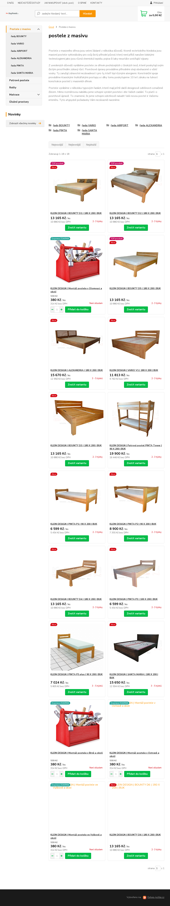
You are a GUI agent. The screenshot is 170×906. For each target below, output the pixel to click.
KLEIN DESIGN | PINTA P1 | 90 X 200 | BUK (73, 524)
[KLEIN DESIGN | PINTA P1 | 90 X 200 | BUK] (76, 496)
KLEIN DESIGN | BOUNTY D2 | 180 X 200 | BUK (135, 213)
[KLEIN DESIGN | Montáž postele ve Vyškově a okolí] (76, 807)
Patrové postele (19, 80)
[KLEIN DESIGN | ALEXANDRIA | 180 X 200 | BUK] (76, 343)
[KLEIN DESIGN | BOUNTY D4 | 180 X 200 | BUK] (76, 572)
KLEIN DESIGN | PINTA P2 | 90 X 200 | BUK (133, 524)
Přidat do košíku (78, 309)
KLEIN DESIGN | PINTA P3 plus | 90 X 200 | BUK (76, 674)
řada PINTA (17, 65)
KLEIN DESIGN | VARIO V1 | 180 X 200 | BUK (134, 370)
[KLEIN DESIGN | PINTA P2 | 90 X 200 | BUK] (136, 496)
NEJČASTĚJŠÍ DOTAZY (29, 2)
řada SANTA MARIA (22, 73)
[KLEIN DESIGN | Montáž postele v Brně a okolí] (76, 725)
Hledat (87, 13)
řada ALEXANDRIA (21, 58)
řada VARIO (17, 43)
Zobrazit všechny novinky (22, 123)
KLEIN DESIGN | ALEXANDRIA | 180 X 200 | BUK (76, 370)
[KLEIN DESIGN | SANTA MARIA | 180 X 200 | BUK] (136, 647)
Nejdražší (91, 144)
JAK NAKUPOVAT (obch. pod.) (59, 2)
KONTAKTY (96, 2)
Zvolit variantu (77, 227)
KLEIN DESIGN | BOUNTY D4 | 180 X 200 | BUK (76, 599)
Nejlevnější (74, 144)
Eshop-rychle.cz (156, 897)
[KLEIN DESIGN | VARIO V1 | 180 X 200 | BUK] (136, 343)
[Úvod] (19, 13)
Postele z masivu (20, 29)
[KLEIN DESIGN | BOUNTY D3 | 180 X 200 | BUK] (76, 418)
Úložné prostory (19, 101)
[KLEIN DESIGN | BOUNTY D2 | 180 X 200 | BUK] (136, 186)
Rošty (12, 87)
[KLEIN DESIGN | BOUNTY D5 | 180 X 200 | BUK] (136, 261)
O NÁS (10, 2)
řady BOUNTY (18, 36)
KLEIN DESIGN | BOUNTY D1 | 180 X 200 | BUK (76, 213)
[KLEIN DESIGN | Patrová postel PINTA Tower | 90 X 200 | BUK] (136, 418)
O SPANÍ (82, 2)
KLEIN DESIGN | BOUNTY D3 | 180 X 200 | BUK (76, 445)
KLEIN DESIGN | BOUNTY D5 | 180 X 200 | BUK (135, 288)
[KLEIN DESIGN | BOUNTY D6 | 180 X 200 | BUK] (136, 807)
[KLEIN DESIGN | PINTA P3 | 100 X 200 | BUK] (136, 572)
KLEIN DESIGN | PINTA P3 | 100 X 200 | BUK (134, 599)
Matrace (14, 94)
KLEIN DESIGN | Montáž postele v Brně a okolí (76, 752)
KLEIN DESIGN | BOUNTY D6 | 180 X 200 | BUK (135, 834)
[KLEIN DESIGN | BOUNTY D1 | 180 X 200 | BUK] (76, 186)
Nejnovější (57, 144)
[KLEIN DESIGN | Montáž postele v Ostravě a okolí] (136, 725)
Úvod (51, 27)
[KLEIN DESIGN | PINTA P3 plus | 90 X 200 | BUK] (76, 647)
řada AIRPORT (19, 51)
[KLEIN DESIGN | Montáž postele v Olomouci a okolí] (76, 261)
